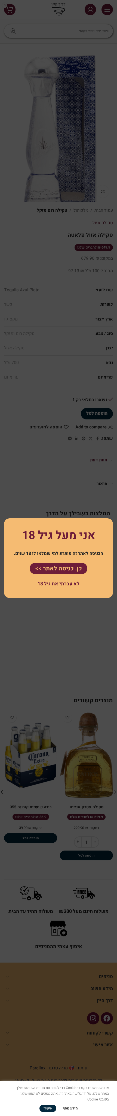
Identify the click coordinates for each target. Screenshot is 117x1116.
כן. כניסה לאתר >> (58, 568)
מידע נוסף (70, 1108)
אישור (48, 1108)
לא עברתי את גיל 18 (58, 584)
